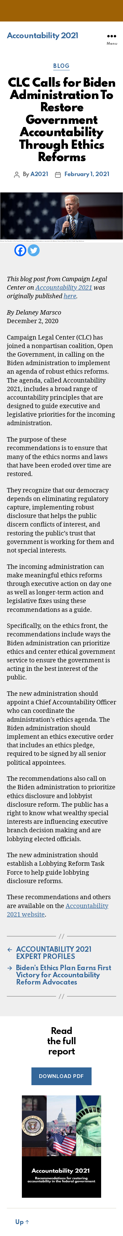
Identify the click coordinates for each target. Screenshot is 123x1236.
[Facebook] (20, 250)
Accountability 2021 (42, 36)
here (70, 296)
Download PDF (61, 1076)
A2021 (39, 174)
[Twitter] (34, 250)
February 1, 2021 (86, 174)
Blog (61, 66)
